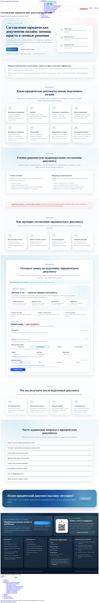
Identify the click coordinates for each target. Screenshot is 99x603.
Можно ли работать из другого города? (18, 479)
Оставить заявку (12, 49)
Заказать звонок (84, 9)
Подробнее (6, 601)
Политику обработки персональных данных (36, 365)
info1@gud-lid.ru (54, 544)
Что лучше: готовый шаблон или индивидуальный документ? (24, 448)
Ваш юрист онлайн (11, 585)
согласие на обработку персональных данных (22, 366)
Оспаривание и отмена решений (52, 6)
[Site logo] (48, 5)
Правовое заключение (49, 12)
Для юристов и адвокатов (32, 552)
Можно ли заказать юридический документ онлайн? (21, 442)
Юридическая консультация (51, 8)
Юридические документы (12, 583)
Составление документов (50, 9)
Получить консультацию (42, 522)
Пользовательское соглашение (21, 365)
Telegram (96, 8)
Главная (2, 16)
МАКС (91, 8)
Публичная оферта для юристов (11, 555)
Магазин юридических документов (34, 548)
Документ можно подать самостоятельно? (18, 458)
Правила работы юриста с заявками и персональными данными (12, 558)
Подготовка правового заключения (34, 550)
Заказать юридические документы (34, 546)
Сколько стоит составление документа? (18, 463)
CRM (28, 554)
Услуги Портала (30, 542)
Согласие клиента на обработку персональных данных (11, 552)
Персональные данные (79, 571)
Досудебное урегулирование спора (52, 5)
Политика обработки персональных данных (12, 549)
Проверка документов (49, 10)
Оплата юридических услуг (10, 544)
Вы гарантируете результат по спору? (17, 468)
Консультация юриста (31, 544)
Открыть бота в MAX (82, 532)
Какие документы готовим (28, 49)
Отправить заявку (18, 369)
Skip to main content (14, 1)
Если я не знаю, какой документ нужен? (18, 453)
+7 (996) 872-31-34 (54, 548)
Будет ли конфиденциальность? (16, 473)
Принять (14, 601)
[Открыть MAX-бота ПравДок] (62, 526)
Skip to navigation (5, 1)
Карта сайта (6, 542)
